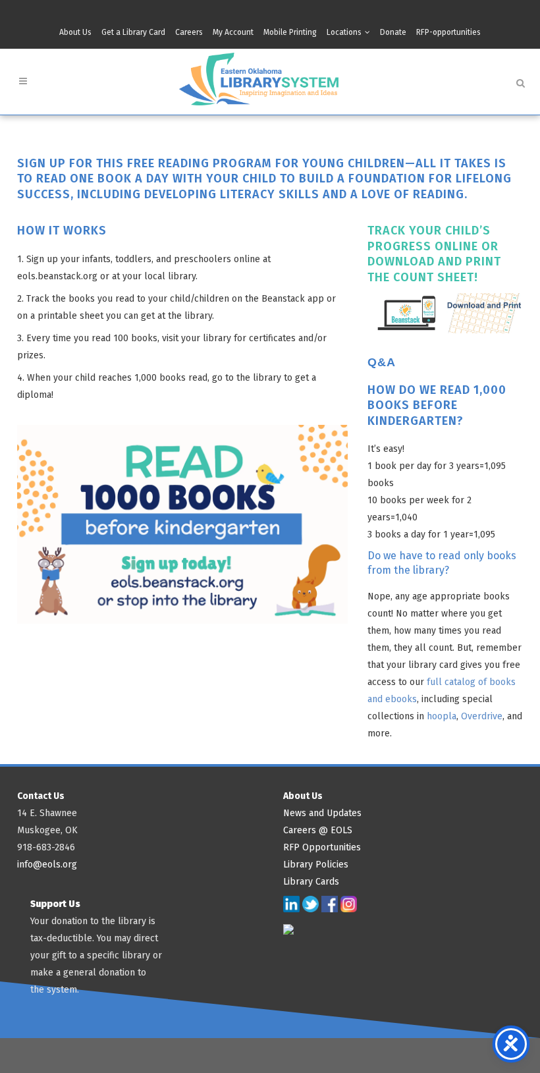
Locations (344, 32)
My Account (233, 32)
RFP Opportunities (322, 847)
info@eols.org (47, 864)
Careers (189, 32)
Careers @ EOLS (317, 830)
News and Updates (322, 813)
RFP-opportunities (448, 32)
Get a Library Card (133, 32)
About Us (75, 32)
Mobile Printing (290, 32)
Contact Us (41, 796)
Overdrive (481, 716)
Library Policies (315, 864)
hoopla (441, 716)
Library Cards (311, 881)
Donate (393, 32)
